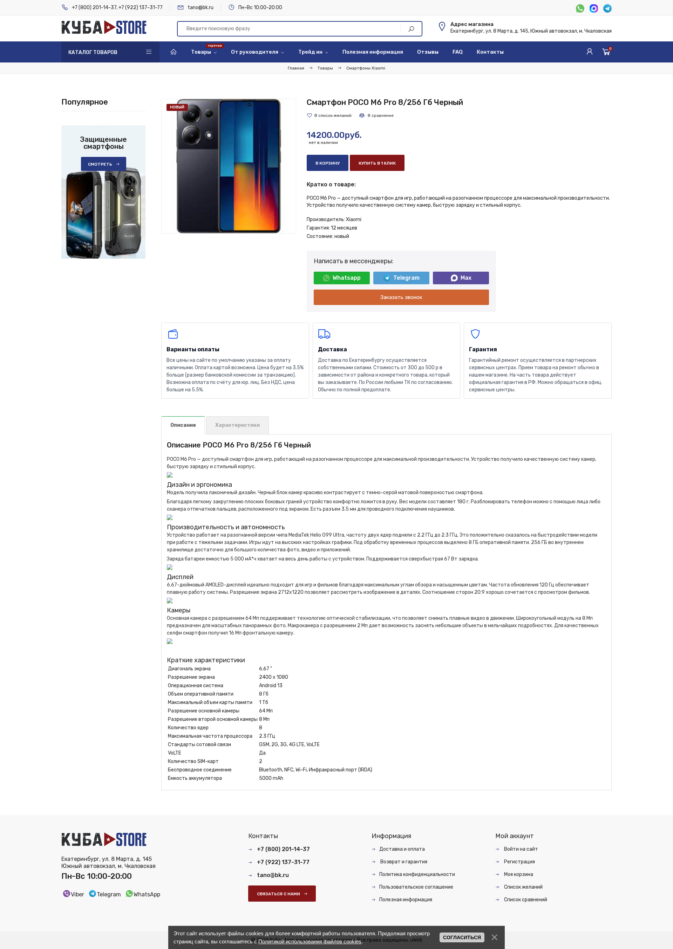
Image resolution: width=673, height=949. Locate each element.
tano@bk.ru (200, 8)
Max (466, 277)
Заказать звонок (401, 297)
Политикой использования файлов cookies (309, 941)
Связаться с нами (278, 893)
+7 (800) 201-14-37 (94, 8)
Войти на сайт (520, 849)
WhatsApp (147, 894)
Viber (77, 894)
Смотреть (100, 164)
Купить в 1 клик (377, 163)
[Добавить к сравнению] (376, 115)
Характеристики (237, 425)
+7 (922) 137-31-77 (140, 8)
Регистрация (519, 862)
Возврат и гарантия (403, 862)
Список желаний (523, 887)
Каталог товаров (92, 52)
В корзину (327, 163)
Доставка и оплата (402, 849)
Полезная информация (405, 900)
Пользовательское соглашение (416, 887)
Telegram (406, 277)
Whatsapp (347, 277)
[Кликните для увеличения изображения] (228, 166)
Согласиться (462, 937)
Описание (183, 425)
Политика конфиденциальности (417, 874)
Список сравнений (525, 900)
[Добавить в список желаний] (329, 115)
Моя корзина (518, 874)
